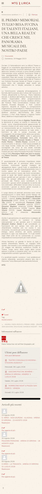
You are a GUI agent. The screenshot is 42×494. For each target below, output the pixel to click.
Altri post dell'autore (12, 355)
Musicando (9, 56)
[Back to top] (3, 488)
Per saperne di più (8, 430)
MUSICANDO (7, 320)
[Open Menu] (3, 3)
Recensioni (6, 423)
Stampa (34, 14)
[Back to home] (21, 3)
